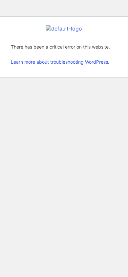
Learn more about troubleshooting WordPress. (60, 62)
